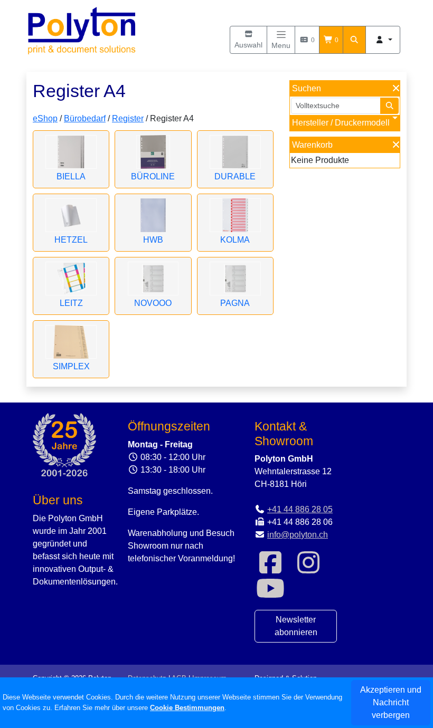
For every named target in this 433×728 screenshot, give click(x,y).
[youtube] (270, 594)
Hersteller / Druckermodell (341, 122)
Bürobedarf (85, 118)
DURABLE (235, 176)
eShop (45, 118)
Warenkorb (312, 144)
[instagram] (308, 568)
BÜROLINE (153, 176)
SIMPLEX (71, 366)
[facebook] (270, 568)
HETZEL (71, 239)
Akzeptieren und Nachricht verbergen (390, 702)
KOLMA (235, 239)
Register (128, 118)
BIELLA (71, 176)
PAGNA (235, 303)
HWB (153, 239)
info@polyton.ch (297, 534)
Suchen (306, 88)
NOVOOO (153, 303)
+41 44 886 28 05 (300, 509)
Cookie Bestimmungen (187, 708)
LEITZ (71, 303)
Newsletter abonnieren (296, 626)
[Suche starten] (389, 106)
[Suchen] (354, 40)
